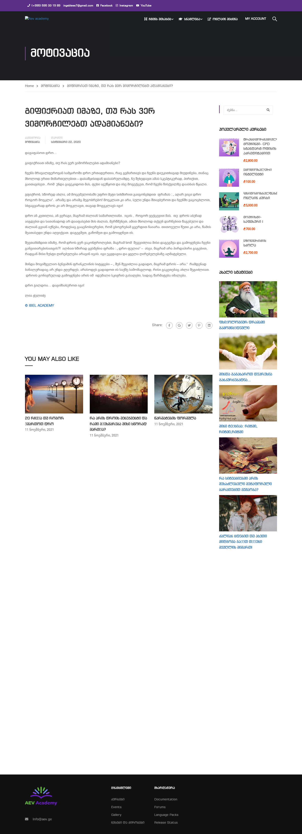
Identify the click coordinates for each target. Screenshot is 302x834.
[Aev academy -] (42, 19)
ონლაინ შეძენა (225, 19)
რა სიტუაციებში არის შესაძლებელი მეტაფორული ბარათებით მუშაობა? (245, 484)
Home (29, 86)
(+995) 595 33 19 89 (46, 5)
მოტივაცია (50, 86)
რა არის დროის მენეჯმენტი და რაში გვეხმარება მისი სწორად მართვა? (118, 424)
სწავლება (192, 19)
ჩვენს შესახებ (160, 19)
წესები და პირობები (127, 822)
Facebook (106, 5)
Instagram (126, 5)
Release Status (166, 822)
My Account (255, 19)
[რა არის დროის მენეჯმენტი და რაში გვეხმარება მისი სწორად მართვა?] (119, 394)
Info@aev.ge (42, 819)
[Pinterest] (199, 325)
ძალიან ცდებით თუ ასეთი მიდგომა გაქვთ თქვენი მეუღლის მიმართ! (243, 542)
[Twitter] (189, 325)
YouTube (146, 5)
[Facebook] (169, 325)
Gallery (116, 815)
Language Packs (166, 815)
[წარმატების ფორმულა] (183, 394)
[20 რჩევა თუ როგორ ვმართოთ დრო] (54, 394)
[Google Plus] (179, 325)
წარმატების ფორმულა (175, 418)
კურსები (117, 799)
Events (116, 807)
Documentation (165, 799)
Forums (160, 807)
